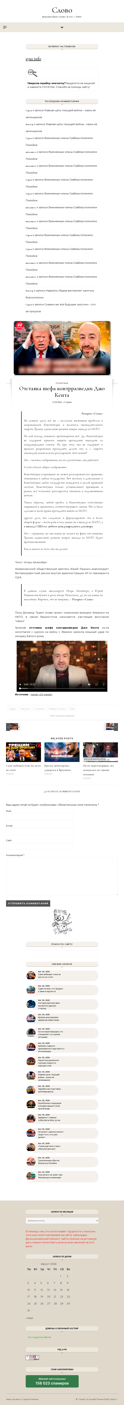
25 (35, 1303)
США (72, 709)
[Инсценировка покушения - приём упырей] (13, 727)
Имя (8, 811)
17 (28, 1296)
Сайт (9, 840)
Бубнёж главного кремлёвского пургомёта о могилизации (51, 1049)
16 (68, 1290)
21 (55, 1296)
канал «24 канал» (41, 694)
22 (61, 1296)
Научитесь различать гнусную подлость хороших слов (48, 1063)
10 (28, 1290)
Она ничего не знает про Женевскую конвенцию (50, 1176)
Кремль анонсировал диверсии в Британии (48, 1018)
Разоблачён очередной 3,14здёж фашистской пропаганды (49, 1106)
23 (68, 1296)
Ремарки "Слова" (57, 709)
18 (35, 1296)
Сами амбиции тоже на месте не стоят (49, 975)
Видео (13, 709)
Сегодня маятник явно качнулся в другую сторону (49, 1006)
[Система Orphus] (33, 76)
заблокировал (52, 1382)
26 (42, 1303)
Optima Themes (30, 1399)
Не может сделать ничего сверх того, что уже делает (51, 1134)
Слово (62, 10)
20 (48, 1296)
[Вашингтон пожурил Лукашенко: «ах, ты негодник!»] (111, 727)
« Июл (29, 1318)
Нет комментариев (62, 715)
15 (61, 1290)
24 (29, 1303)
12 (42, 1290)
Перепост (25, 709)
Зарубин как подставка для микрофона (49, 1090)
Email (9, 825)
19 (42, 1296)
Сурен (69, 402)
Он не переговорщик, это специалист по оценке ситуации (98, 770)
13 (48, 1290)
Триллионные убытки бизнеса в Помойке (48, 1161)
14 (55, 1290)
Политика (62, 383)
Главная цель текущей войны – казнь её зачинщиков (48, 1077)
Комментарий (15, 855)
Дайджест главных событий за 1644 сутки (49, 1118)
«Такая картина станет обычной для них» (49, 1147)
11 (35, 1290)
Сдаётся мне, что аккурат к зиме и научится (50, 990)
